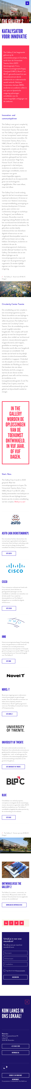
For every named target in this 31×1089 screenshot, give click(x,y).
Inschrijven (15, 977)
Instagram (8, 1068)
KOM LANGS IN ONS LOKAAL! (13, 1013)
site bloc (8, 817)
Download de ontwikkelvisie (14, 905)
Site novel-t (9, 714)
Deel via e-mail (21, 923)
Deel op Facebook (11, 923)
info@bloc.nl (15, 1053)
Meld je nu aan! (19, 501)
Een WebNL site (23, 1081)
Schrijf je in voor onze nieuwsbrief (15, 1076)
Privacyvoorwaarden (20, 971)
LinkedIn (4, 1068)
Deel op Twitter (16, 923)
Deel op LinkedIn (6, 923)
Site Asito (9, 553)
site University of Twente (13, 767)
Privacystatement (6, 1081)
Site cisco (9, 608)
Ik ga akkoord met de (15, 971)
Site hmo (8, 661)
